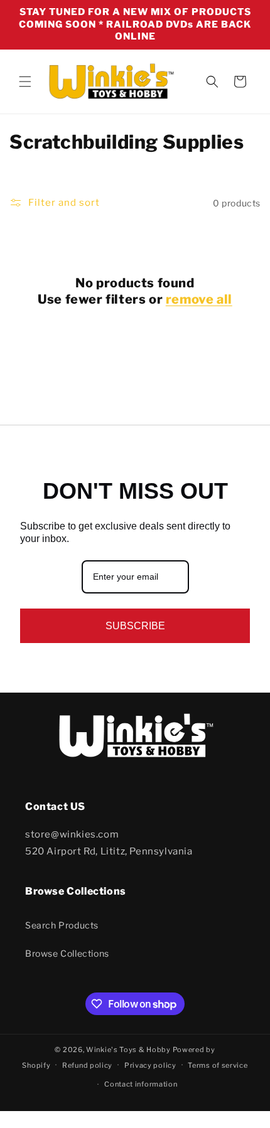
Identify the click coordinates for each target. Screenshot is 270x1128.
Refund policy (87, 1065)
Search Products (62, 925)
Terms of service (217, 1065)
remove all (199, 299)
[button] (25, 81)
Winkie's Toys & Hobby (128, 1049)
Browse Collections (67, 953)
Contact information (140, 1084)
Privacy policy (150, 1065)
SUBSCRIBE (135, 625)
